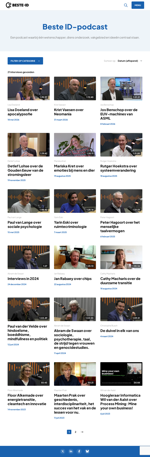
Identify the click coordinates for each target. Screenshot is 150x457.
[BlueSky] (87, 451)
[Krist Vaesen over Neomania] (75, 99)
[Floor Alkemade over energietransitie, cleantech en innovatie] (29, 386)
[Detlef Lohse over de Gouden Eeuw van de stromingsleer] (29, 157)
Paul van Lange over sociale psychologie (25, 224)
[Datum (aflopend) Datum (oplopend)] (129, 60)
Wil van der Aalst (108, 390)
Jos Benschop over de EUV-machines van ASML (119, 113)
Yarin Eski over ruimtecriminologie (70, 224)
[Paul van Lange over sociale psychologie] (29, 211)
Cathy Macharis (107, 273)
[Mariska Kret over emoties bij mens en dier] (75, 155)
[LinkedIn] (71, 451)
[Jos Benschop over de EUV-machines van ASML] (121, 101)
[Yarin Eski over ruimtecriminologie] (75, 211)
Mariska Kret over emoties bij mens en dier (74, 168)
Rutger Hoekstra (108, 161)
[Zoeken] (125, 5)
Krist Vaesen (60, 104)
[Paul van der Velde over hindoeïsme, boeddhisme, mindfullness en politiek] (29, 322)
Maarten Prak (60, 390)
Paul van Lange (15, 217)
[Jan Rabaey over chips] (75, 266)
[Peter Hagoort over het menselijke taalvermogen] (121, 213)
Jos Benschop (107, 104)
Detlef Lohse (14, 161)
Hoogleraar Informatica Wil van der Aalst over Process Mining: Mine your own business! (120, 401)
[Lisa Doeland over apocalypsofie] (29, 99)
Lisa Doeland (14, 104)
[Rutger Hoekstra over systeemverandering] (121, 155)
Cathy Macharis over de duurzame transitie (120, 280)
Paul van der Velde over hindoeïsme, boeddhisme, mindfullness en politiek (28, 332)
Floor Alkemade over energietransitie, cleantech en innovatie (27, 399)
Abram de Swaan (16, 273)
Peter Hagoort (107, 217)
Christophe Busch (108, 325)
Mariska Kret (60, 161)
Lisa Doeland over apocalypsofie (23, 111)
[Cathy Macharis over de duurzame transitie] (121, 268)
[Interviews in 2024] (29, 266)
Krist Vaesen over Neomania (68, 111)
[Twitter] (62, 451)
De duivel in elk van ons (119, 330)
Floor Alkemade (15, 390)
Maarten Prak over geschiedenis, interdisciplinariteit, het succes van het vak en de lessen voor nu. (75, 403)
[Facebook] (79, 451)
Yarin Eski (58, 217)
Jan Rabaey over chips (73, 278)
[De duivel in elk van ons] (121, 318)
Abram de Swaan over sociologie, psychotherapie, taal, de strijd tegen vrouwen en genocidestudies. (74, 339)
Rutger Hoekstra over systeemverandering (118, 168)
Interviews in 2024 (23, 278)
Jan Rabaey (59, 273)
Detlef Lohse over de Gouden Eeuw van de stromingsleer (25, 170)
